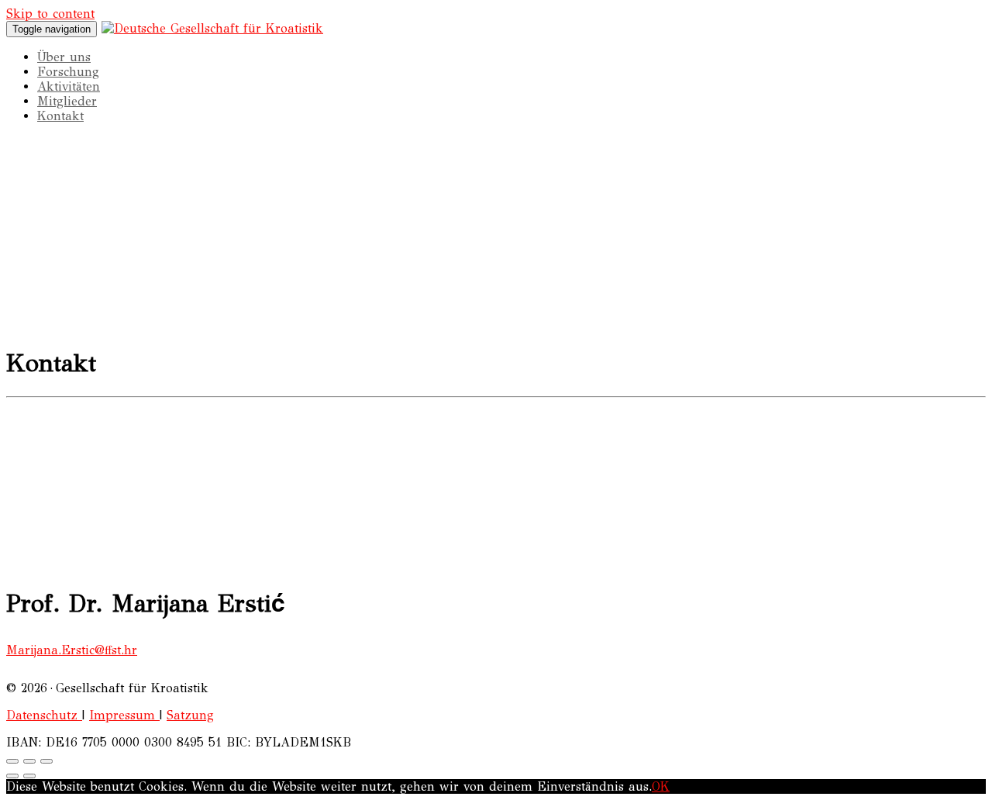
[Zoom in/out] (46, 761)
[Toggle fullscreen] (29, 761)
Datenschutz (44, 715)
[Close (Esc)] (12, 761)
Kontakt (60, 116)
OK (661, 786)
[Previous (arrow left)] (12, 776)
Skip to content (50, 13)
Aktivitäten (68, 86)
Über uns (64, 57)
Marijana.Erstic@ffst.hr (71, 650)
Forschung (68, 71)
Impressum (124, 715)
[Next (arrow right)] (29, 776)
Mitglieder (67, 101)
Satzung (190, 715)
